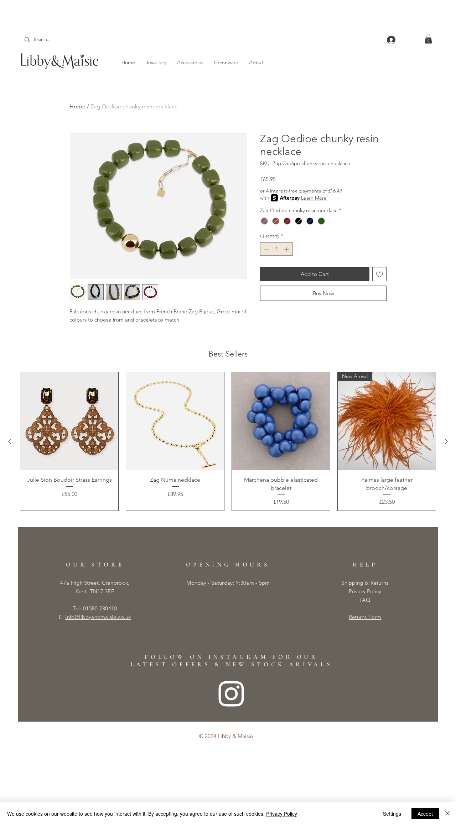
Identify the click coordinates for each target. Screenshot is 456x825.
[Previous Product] (9, 441)
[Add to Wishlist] (379, 274)
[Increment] (287, 249)
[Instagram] (231, 694)
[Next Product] (446, 441)
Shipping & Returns (364, 582)
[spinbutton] (276, 249)
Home (77, 106)
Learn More (314, 198)
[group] (228, 441)
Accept (425, 813)
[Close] (447, 813)
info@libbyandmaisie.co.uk (98, 617)
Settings (392, 813)
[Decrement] (265, 249)
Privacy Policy (365, 591)
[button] (428, 39)
